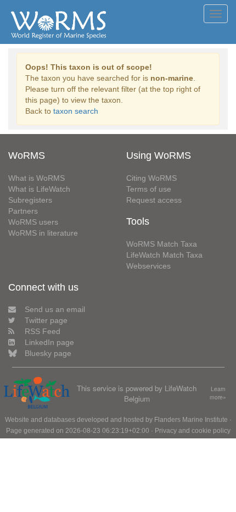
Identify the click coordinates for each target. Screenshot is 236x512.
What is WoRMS (36, 178)
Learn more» (218, 393)
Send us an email (55, 309)
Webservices (148, 265)
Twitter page (46, 320)
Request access (154, 200)
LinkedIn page (49, 342)
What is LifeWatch (39, 189)
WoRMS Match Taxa (161, 244)
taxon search (75, 111)
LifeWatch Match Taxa (164, 255)
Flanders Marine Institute (191, 420)
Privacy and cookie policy (193, 431)
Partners (23, 211)
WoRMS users (33, 222)
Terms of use (148, 189)
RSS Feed (42, 331)
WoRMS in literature (43, 233)
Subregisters (30, 200)
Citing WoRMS (151, 178)
